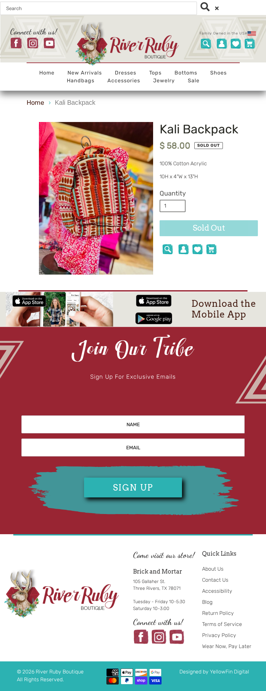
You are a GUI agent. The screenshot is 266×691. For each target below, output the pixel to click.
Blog (207, 602)
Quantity (173, 193)
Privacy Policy (219, 635)
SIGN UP (133, 487)
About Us (213, 569)
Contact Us (215, 580)
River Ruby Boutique (60, 672)
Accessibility (217, 591)
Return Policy (218, 613)
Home (35, 102)
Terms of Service (222, 624)
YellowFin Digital (229, 672)
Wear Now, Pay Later (226, 646)
